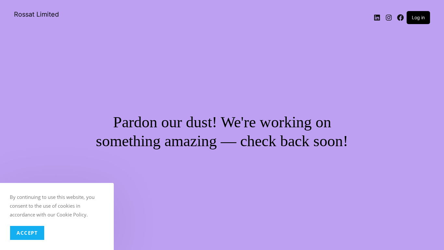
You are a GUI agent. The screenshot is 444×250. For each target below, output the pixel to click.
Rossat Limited (36, 14)
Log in (418, 17)
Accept (27, 232)
